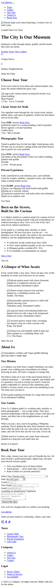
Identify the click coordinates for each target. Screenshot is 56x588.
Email (3, 488)
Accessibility (13, 577)
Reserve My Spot (9, 502)
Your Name (6, 485)
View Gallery (21, 51)
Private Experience (15, 539)
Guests (4, 482)
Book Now (12, 17)
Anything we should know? (18, 491)
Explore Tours (7, 51)
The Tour (11, 12)
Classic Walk (13, 534)
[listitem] (3, 522)
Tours (9, 7)
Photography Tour (15, 536)
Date (3, 479)
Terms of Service (14, 574)
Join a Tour (6, 256)
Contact (10, 560)
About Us (11, 15)
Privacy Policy (13, 571)
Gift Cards (11, 541)
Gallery (10, 10)
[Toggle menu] (13, 3)
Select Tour (6, 476)
